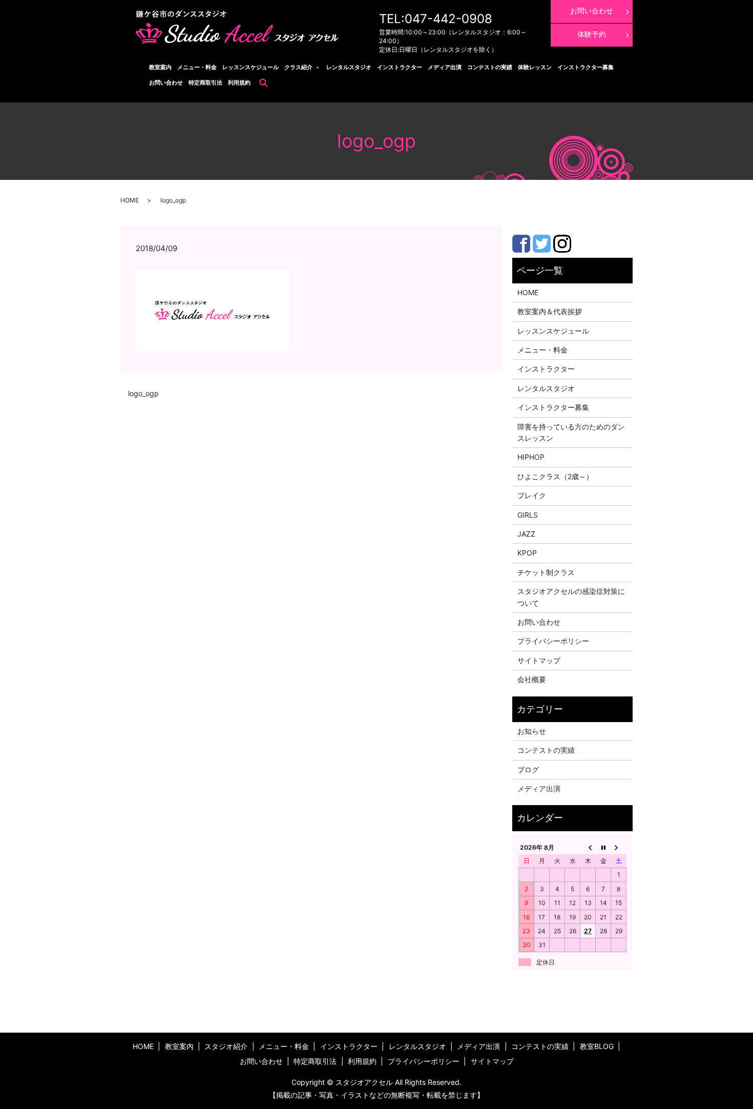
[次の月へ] (618, 847)
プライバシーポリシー (553, 640)
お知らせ (531, 731)
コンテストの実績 (489, 67)
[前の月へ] (588, 847)
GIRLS (527, 514)
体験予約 (591, 34)
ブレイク (531, 495)
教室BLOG (597, 1046)
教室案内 (160, 67)
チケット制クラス (546, 572)
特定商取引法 (205, 82)
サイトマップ (538, 660)
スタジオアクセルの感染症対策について (571, 597)
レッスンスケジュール (250, 67)
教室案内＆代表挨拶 (549, 311)
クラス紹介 (298, 67)
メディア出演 (445, 67)
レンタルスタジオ (348, 67)
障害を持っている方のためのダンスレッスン (571, 432)
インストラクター (399, 67)
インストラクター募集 (585, 67)
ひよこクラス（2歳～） (555, 476)
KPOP (527, 552)
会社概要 (531, 679)
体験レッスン (535, 67)
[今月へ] (603, 847)
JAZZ (526, 533)
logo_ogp (143, 393)
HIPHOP (531, 457)
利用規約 (239, 82)
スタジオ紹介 (225, 1046)
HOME (129, 200)
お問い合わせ (166, 82)
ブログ (528, 769)
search (263, 82)
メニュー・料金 (197, 67)
